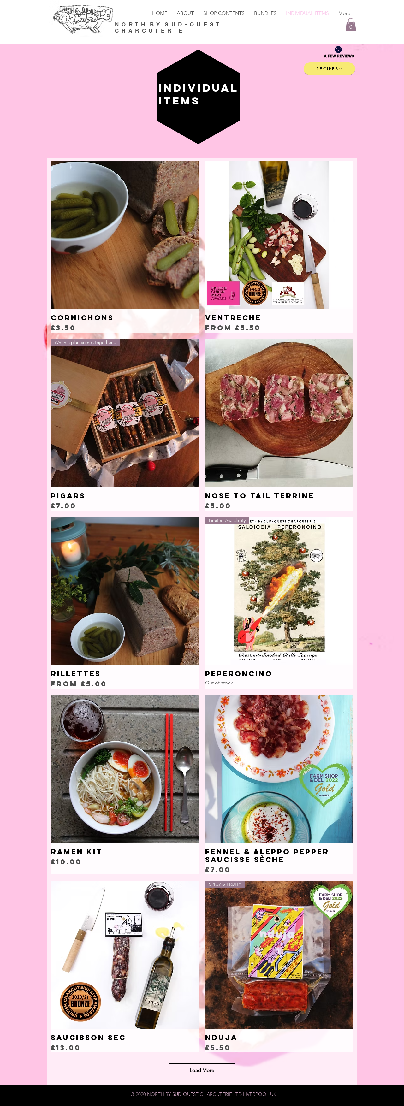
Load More (202, 1070)
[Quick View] (125, 235)
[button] (350, 24)
